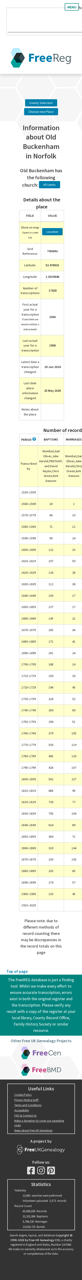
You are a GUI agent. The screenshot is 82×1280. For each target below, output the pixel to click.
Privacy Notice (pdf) (26, 1100)
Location (52, 232)
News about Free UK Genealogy (33, 1130)
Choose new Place (41, 112)
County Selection (41, 103)
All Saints (49, 185)
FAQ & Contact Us (25, 1115)
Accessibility (21, 1110)
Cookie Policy (23, 1095)
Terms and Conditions (27, 1105)
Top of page (17, 971)
